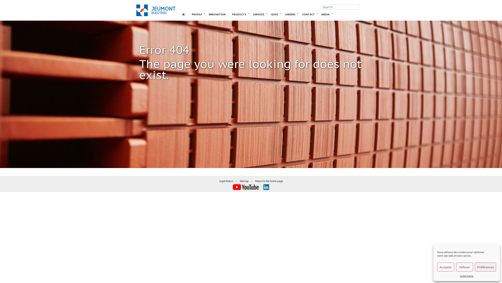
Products (239, 14)
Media (325, 14)
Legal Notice (226, 181)
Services (258, 14)
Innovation (217, 14)
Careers (290, 14)
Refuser (464, 267)
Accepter (446, 267)
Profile (197, 14)
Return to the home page (269, 181)
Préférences (485, 267)
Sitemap (244, 181)
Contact (308, 14)
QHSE (274, 14)
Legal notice (466, 276)
